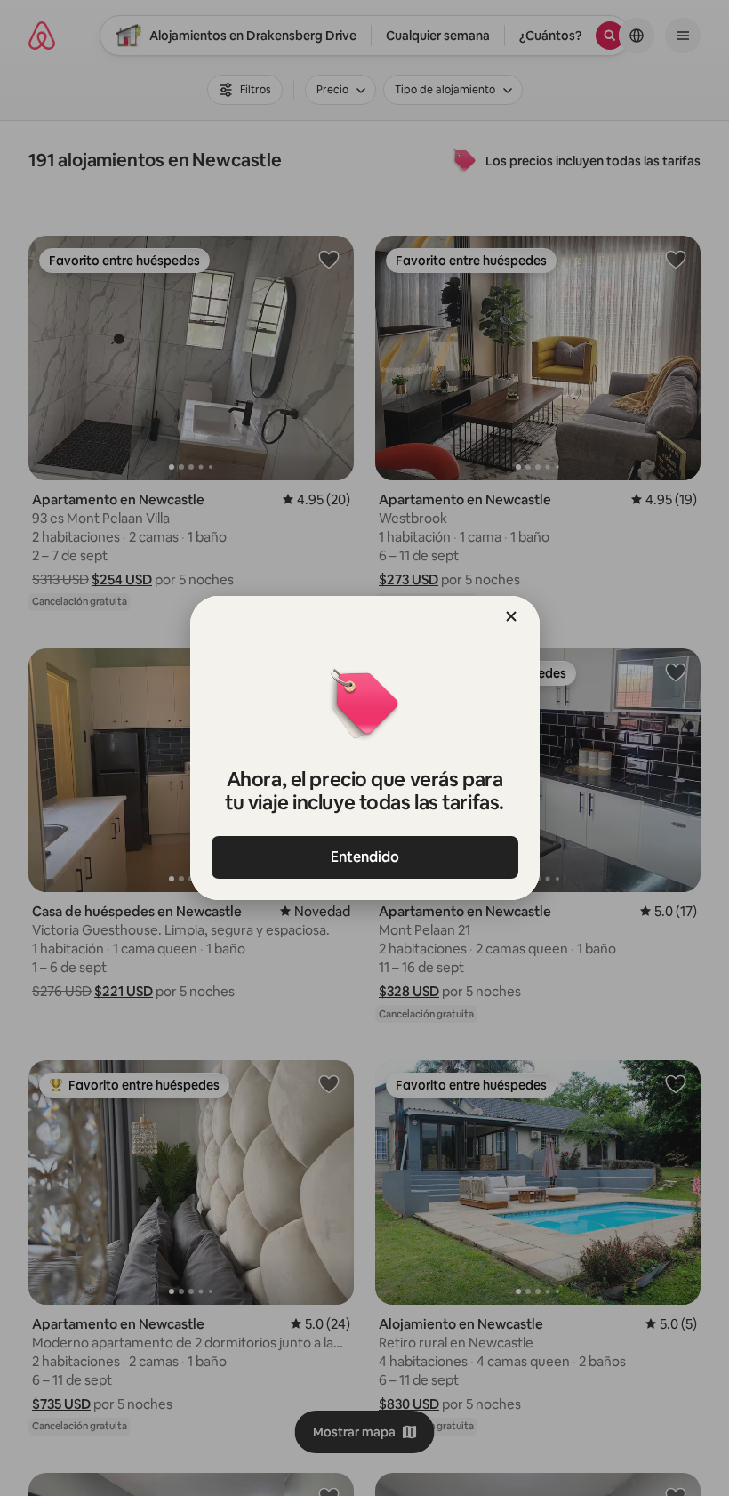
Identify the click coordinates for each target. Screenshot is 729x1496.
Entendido (365, 857)
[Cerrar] (511, 616)
